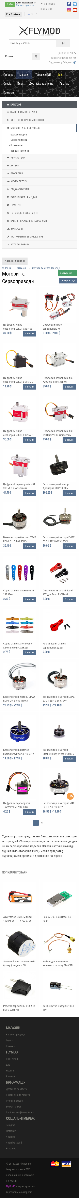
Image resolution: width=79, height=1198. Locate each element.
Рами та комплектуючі (23, 112)
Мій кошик (49, 3)
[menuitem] (8, 74)
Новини (10, 1070)
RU (32, 14)
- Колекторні (16, 145)
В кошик (29, 333)
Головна (8, 74)
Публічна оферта (14, 1100)
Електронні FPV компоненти (26, 120)
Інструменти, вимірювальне (26, 236)
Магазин (24, 74)
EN (36, 14)
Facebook (11, 1148)
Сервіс (7, 83)
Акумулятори (19, 181)
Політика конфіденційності (20, 1112)
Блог (20, 83)
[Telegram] (75, 3)
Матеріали (17, 228)
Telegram (11, 1125)
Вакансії (10, 1076)
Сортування (66, 273)
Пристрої (15, 205)
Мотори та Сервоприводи (25, 128)
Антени (14, 165)
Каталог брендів (15, 261)
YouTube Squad (14, 1142)
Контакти (9, 92)
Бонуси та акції (13, 1106)
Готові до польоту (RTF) (25, 213)
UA (28, 14)
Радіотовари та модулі (23, 197)
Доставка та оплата (41, 83)
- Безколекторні (18, 134)
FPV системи (17, 157)
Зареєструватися (25, 5)
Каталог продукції (15, 1034)
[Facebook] (69, 3)
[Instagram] (69, 9)
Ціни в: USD (47, 9)
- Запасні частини (19, 150)
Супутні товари (20, 244)
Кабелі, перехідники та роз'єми (28, 220)
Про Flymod (12, 1058)
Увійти (10, 4)
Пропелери (16, 173)
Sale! (60, 74)
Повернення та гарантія (18, 1095)
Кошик (9, 56)
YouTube (10, 1136)
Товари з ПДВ (43, 74)
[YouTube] (75, 9)
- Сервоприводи (18, 139)
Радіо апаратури (19, 189)
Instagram (11, 1131)
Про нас (64, 83)
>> (42, 822)
